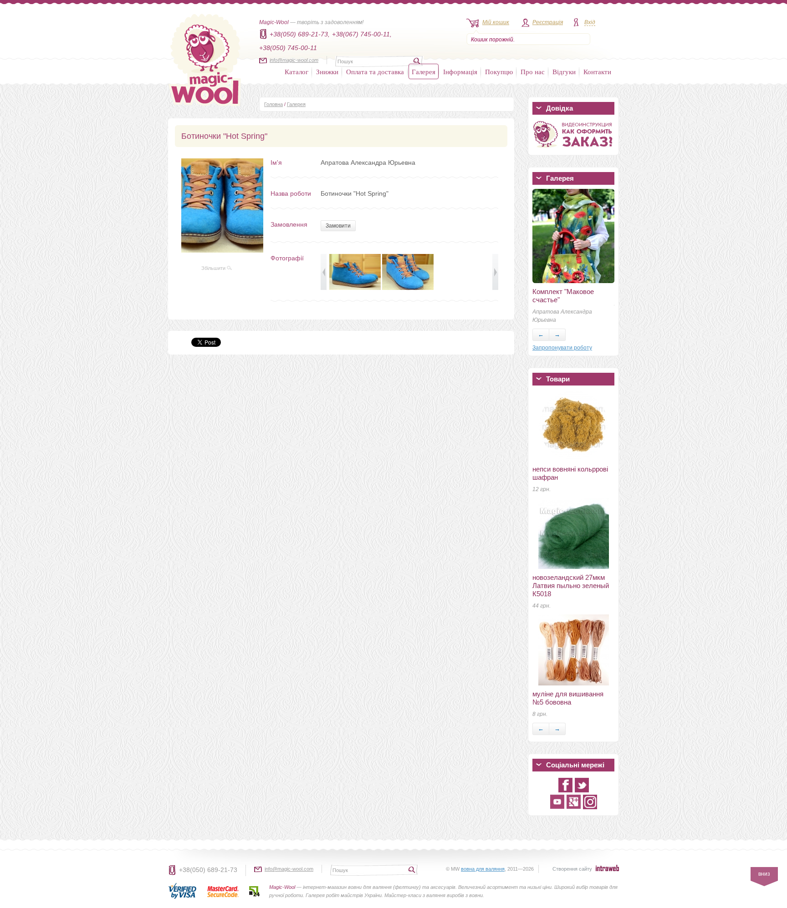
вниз (764, 874)
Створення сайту (572, 869)
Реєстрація (547, 22)
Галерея (423, 71)
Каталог (296, 71)
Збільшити (214, 268)
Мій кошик (495, 22)
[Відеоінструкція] (573, 149)
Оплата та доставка (375, 71)
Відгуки (564, 71)
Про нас (533, 71)
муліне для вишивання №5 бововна (567, 698)
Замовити (338, 226)
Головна (273, 104)
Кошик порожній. (493, 39)
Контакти (597, 71)
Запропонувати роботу (562, 348)
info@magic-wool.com (294, 60)
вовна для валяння (483, 869)
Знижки (327, 71)
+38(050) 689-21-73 (208, 869)
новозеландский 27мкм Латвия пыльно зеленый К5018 (570, 585)
